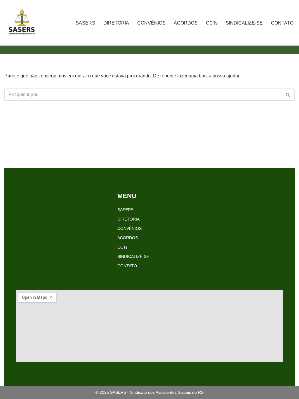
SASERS (85, 22)
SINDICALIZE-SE (244, 22)
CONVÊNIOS (151, 22)
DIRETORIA (116, 22)
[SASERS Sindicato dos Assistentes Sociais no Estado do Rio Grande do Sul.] (21, 22)
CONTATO (282, 22)
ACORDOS (186, 22)
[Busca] (288, 95)
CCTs (212, 22)
